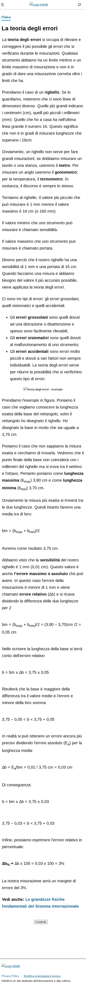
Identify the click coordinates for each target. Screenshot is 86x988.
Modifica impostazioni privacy (42, 976)
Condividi (40, 921)
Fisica (6, 17)
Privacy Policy (10, 976)
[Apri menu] (2, 4)
